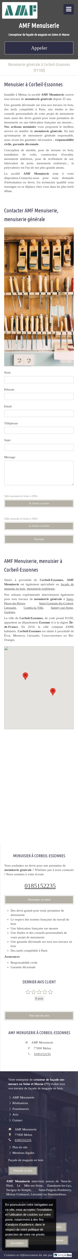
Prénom (9, 389)
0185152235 (40, 885)
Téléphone (11, 423)
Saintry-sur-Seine (62, 607)
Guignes (9, 612)
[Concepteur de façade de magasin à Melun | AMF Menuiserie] (20, 10)
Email (8, 406)
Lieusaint (10, 607)
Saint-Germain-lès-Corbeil (56, 603)
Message (9, 457)
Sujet (7, 440)
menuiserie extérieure (41, 588)
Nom (7, 372)
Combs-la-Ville (33, 607)
